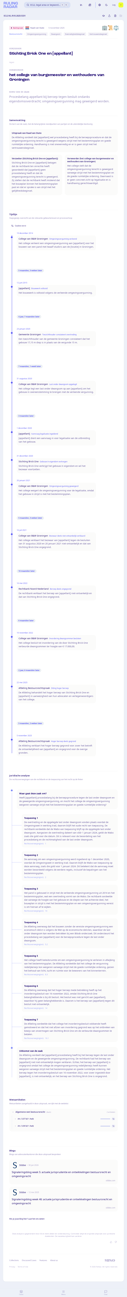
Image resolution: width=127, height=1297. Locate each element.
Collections (14, 1260)
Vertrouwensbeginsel (98, 34)
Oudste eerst (20, 225)
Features (43, 1260)
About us (54, 1260)
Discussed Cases (29, 1260)
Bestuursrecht (15, 34)
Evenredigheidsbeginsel (75, 34)
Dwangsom (55, 34)
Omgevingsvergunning (36, 34)
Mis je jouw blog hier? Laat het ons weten (26, 1219)
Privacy (12, 1267)
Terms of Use (23, 1267)
